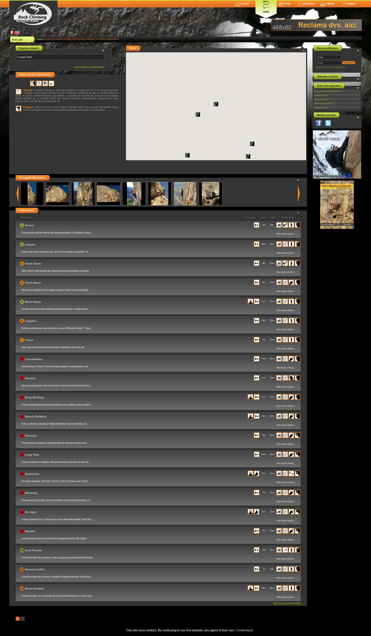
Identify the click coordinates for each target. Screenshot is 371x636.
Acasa (245, 4)
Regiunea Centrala (76, 39)
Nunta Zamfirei (34, 588)
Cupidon (30, 320)
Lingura (30, 244)
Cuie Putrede (33, 550)
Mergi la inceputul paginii (287, 603)
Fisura (29, 340)
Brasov (92, 39)
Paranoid (31, 435)
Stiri (287, 4)
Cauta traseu (81, 67)
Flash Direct (33, 282)
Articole (308, 4)
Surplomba (32, 473)
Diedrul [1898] (320, 95)
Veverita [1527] (321, 99)
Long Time (32, 454)
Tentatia (30, 378)
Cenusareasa (33, 359)
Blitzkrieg (31, 492)
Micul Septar (33, 301)
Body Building (34, 397)
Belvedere (113, 39)
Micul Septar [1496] (323, 103)
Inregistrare (339, 67)
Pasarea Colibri (35, 569)
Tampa (101, 39)
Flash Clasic (33, 263)
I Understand (244, 630)
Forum (330, 4)
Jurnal (351, 4)
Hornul (29, 225)
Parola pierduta (324, 67)
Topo (266, 11)
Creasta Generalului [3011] (326, 91)
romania (58, 39)
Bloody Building (35, 416)
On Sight (31, 512)
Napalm (30, 531)
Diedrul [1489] (320, 107)
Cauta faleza (98, 67)
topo (48, 39)
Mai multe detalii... (286, 234)
